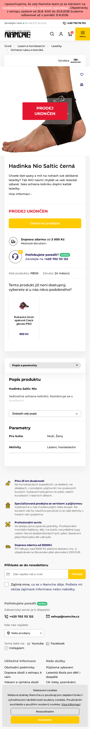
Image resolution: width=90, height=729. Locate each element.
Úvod (7, 46)
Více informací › (20, 194)
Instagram (16, 648)
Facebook (58, 643)
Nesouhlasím (45, 711)
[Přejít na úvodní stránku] (17, 34)
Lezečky (56, 46)
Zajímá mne (20, 584)
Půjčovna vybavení (59, 667)
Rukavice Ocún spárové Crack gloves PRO (24, 320)
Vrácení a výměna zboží (21, 682)
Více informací (70, 704)
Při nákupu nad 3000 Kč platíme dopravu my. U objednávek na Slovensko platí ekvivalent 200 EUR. (48, 550)
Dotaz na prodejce (45, 223)
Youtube (38, 643)
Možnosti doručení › (34, 243)
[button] (52, 34)
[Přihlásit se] (61, 34)
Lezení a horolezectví (31, 46)
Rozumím (45, 719)
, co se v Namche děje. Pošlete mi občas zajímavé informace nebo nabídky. (46, 587)
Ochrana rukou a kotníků (27, 50)
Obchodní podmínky (19, 667)
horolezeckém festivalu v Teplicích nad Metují (35, 7)
